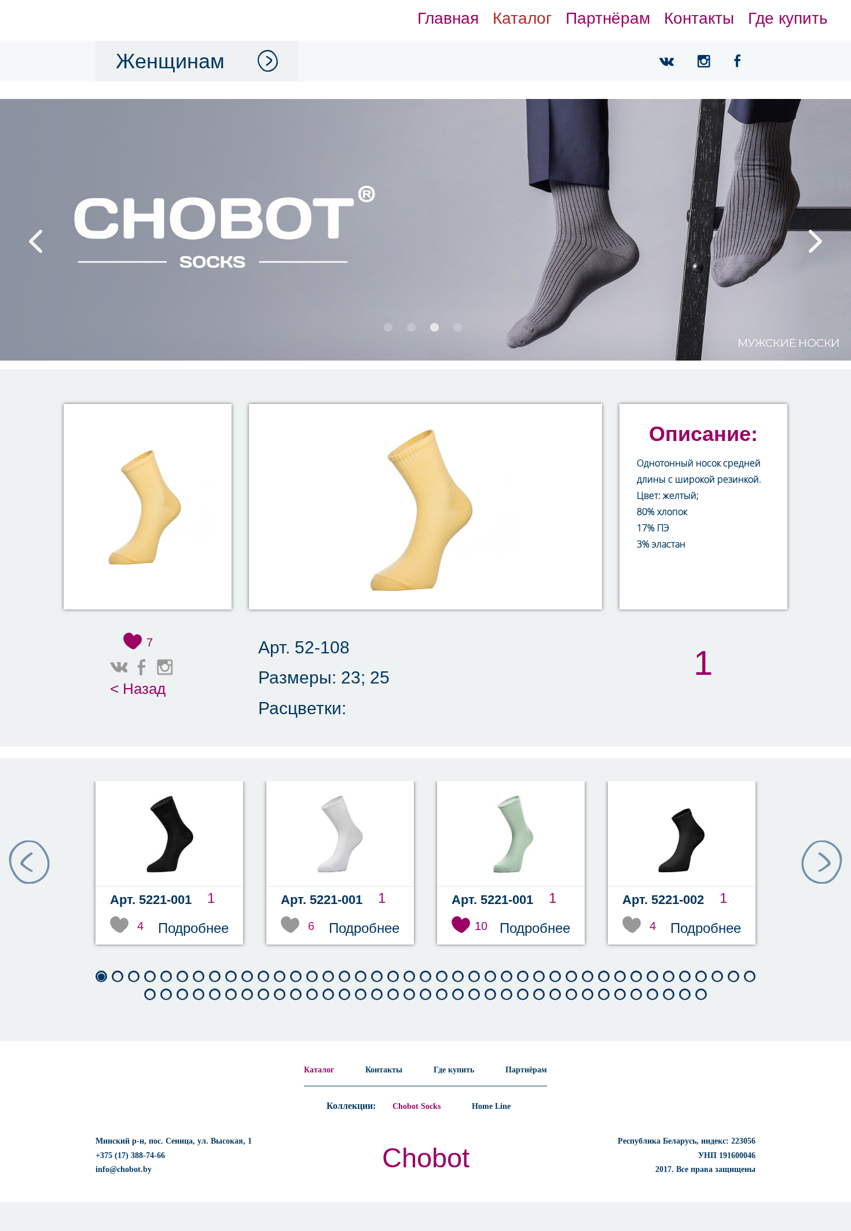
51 (296, 995)
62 (474, 995)
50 (280, 995)
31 (588, 977)
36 (669, 977)
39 (717, 977)
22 (442, 977)
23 (458, 977)
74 (669, 995)
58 (409, 995)
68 (571, 995)
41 (750, 977)
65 (523, 995)
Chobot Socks (417, 1106)
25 (490, 977)
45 (199, 995)
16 (344, 977)
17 (361, 977)
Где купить (788, 18)
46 (215, 995)
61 (458, 995)
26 (506, 977)
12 (280, 977)
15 (328, 977)
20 (409, 977)
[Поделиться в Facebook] (142, 667)
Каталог (522, 18)
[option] (425, 230)
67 (555, 995)
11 (263, 977)
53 (328, 995)
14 (312, 977)
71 (620, 995)
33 (620, 977)
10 (247, 977)
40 (733, 977)
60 (442, 995)
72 (636, 995)
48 (247, 995)
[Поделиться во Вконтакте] (118, 667)
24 (474, 977)
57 (393, 995)
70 (604, 995)
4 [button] (457, 329)
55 (361, 995)
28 (539, 977)
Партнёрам (608, 18)
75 (685, 995)
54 (344, 995)
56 (377, 995)
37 (685, 977)
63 (490, 995)
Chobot (425, 1157)
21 (425, 977)
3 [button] (434, 329)
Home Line (491, 1106)
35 (652, 977)
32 (604, 977)
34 (636, 977)
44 (182, 995)
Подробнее (193, 928)
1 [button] (388, 329)
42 (150, 995)
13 (296, 977)
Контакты (699, 18)
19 (393, 977)
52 (312, 995)
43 (166, 995)
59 (425, 995)
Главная (448, 18)
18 (377, 977)
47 (231, 995)
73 (652, 995)
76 (701, 995)
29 (555, 977)
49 (263, 995)
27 (523, 977)
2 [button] (411, 329)
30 (571, 977)
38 (701, 977)
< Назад (138, 688)
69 (588, 995)
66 (539, 995)
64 (506, 995)
